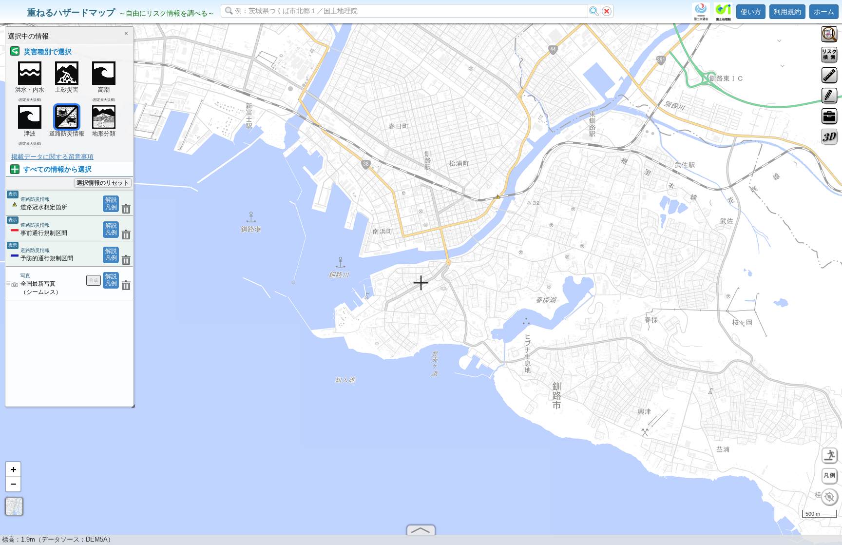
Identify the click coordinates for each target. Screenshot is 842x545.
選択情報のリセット (103, 182)
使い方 (751, 12)
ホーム (824, 12)
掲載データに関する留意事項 (52, 156)
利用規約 (787, 12)
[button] (13, 469)
